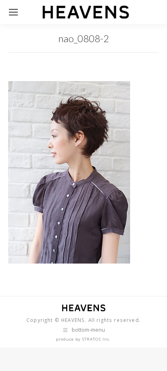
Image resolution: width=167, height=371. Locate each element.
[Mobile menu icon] (13, 12)
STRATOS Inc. (96, 339)
